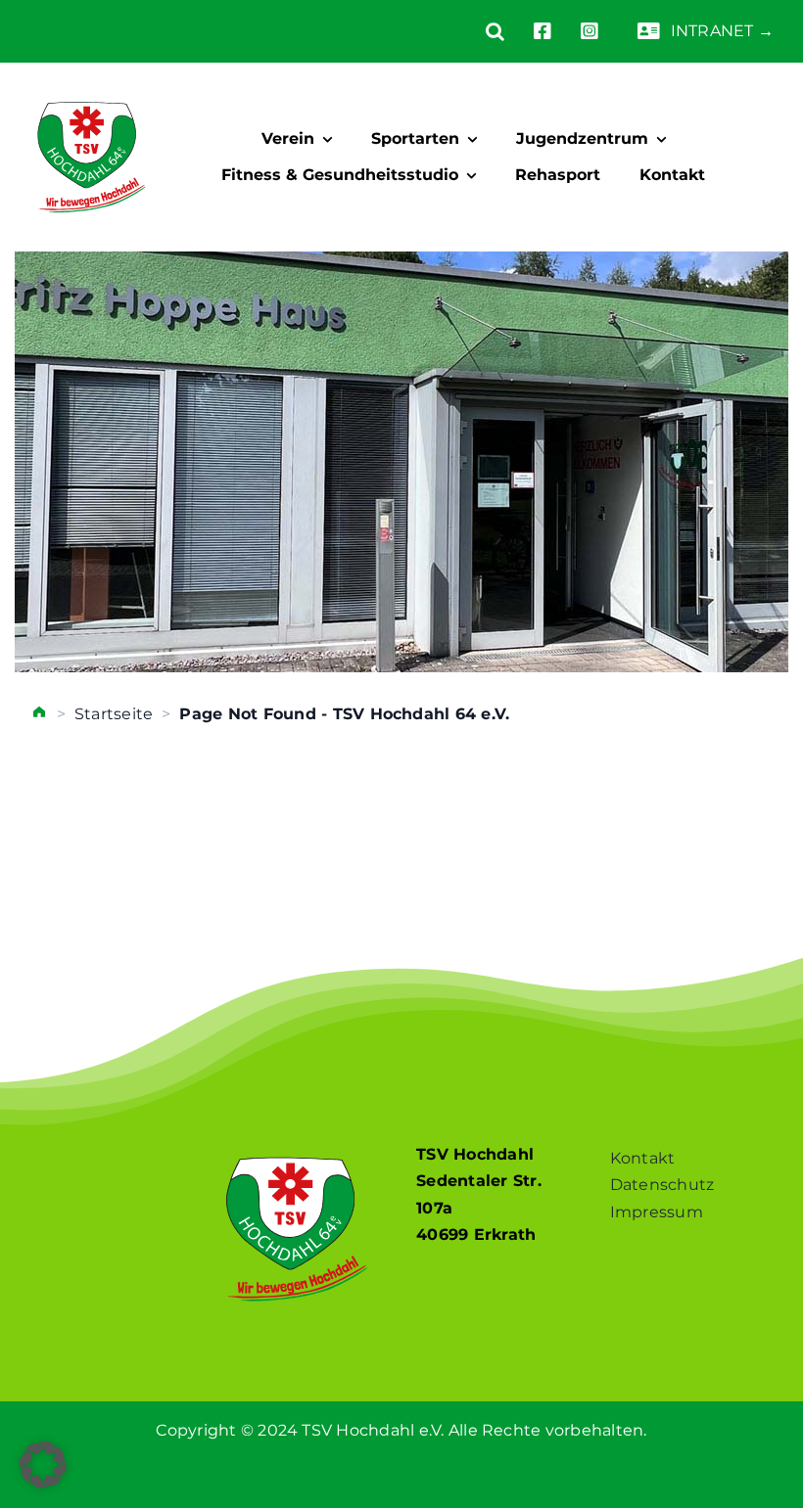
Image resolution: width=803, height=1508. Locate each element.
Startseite (113, 714)
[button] (480, 31)
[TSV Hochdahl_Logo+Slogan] (91, 84)
